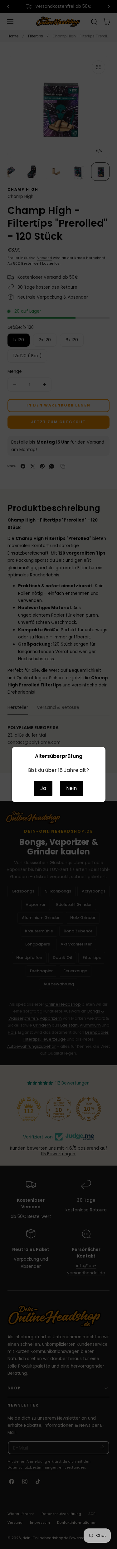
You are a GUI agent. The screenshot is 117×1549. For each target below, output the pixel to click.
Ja (43, 788)
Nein (71, 788)
